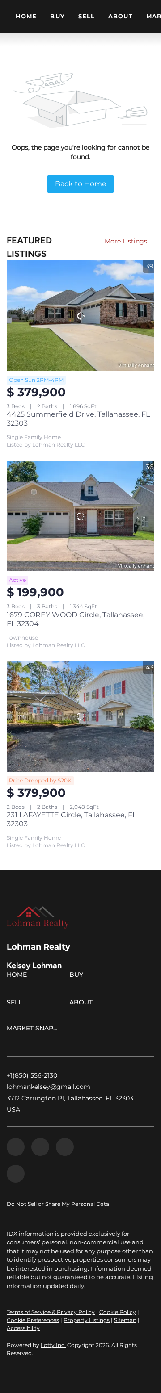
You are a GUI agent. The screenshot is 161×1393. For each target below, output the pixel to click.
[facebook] (16, 1147)
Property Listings (87, 1320)
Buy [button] (57, 16)
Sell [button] (86, 16)
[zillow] (40, 1147)
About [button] (120, 16)
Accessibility (23, 1328)
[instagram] (65, 1147)
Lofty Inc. (53, 1345)
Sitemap (125, 1320)
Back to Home (80, 184)
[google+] (16, 1174)
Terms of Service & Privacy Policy (51, 1312)
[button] (19, 976)
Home (26, 16)
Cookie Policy (117, 1312)
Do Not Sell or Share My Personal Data (58, 1204)
